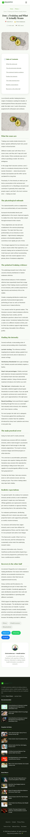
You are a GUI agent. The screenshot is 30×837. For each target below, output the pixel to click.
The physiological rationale (13, 68)
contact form (17, 696)
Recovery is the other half (13, 89)
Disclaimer (24, 826)
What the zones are (11, 64)
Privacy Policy (20, 822)
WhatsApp (16, 633)
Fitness (17, 9)
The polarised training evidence (15, 72)
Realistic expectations (12, 85)
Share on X (6, 633)
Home (11, 9)
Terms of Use (7, 826)
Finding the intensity (11, 76)
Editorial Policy (16, 826)
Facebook (5, 637)
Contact (14, 822)
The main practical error (12, 80)
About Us (8, 822)
